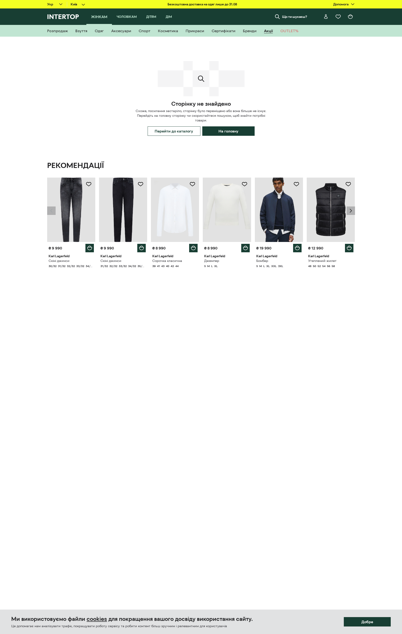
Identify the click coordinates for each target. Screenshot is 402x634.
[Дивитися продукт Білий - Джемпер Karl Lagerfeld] (227, 210)
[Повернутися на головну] (63, 16)
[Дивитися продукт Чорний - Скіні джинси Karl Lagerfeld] (123, 210)
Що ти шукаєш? (294, 16)
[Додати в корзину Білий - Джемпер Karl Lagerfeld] (245, 248)
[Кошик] (350, 16)
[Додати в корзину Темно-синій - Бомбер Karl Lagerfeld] (297, 248)
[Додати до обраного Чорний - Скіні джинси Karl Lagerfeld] (140, 184)
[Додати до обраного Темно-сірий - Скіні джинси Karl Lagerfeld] (88, 184)
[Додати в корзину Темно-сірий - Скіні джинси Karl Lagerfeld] (89, 248)
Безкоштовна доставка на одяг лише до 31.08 (202, 4)
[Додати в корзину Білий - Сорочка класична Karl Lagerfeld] (193, 248)
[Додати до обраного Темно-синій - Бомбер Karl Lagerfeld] (296, 184)
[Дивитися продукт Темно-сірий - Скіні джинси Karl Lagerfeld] (71, 210)
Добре (367, 622)
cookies (97, 619)
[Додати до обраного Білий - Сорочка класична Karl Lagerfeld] (192, 184)
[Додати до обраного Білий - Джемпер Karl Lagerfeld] (244, 184)
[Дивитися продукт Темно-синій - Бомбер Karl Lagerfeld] (279, 210)
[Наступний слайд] (351, 210)
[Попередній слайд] (51, 210)
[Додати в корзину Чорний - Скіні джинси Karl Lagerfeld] (141, 248)
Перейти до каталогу (174, 131)
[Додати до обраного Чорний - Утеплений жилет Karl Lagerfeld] (348, 184)
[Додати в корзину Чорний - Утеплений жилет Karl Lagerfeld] (349, 248)
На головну (228, 131)
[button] (51, 210)
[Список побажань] (338, 16)
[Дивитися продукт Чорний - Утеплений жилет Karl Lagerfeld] (331, 210)
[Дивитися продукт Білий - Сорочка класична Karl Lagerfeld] (175, 210)
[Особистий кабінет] (326, 16)
